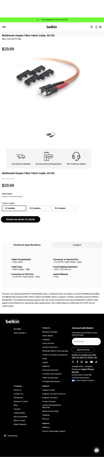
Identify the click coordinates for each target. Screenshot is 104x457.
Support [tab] (77, 245)
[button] (91, 26)
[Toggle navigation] (4, 27)
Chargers (46, 339)
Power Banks (47, 336)
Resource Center (21, 401)
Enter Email (78, 341)
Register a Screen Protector (54, 394)
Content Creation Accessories (54, 355)
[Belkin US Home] (52, 26)
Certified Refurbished (51, 381)
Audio (44, 358)
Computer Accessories (51, 374)
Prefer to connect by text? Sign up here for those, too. (85, 356)
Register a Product (50, 397)
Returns (45, 419)
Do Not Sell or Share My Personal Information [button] (82, 376)
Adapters (46, 366)
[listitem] (73, 361)
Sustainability (19, 413)
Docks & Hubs (48, 343)
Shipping (45, 415)
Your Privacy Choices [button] (85, 380)
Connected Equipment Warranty (51, 406)
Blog (15, 405)
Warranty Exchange (50, 411)
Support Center (48, 390)
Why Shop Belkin (21, 417)
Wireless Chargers (49, 332)
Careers (17, 409)
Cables (45, 362)
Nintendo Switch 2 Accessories (55, 351)
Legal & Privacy (87, 369)
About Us (17, 390)
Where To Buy (19, 420)
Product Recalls (49, 401)
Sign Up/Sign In (20, 333)
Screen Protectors (50, 347)
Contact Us (18, 394)
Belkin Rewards (20, 424)
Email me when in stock (20, 219)
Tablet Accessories (50, 378)
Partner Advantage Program (54, 431)
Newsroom (18, 397)
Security (75, 372)
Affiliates (45, 427)
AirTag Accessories (50, 370)
